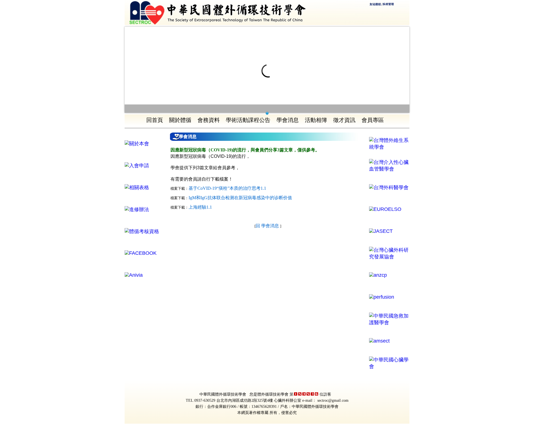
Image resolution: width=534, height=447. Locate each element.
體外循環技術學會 (272, 394)
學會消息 (287, 120)
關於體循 (180, 120)
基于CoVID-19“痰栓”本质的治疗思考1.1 (227, 188)
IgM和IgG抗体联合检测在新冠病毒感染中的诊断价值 (240, 197)
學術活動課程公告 (248, 120)
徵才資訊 (344, 120)
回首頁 (154, 120)
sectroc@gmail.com (332, 400)
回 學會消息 (268, 225)
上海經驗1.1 (200, 207)
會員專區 (373, 120)
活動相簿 (316, 120)
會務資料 (208, 120)
